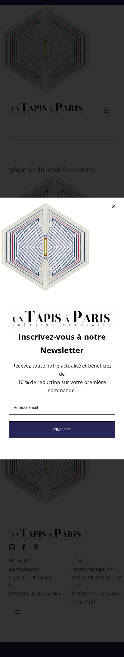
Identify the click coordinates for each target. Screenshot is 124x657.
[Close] (114, 206)
